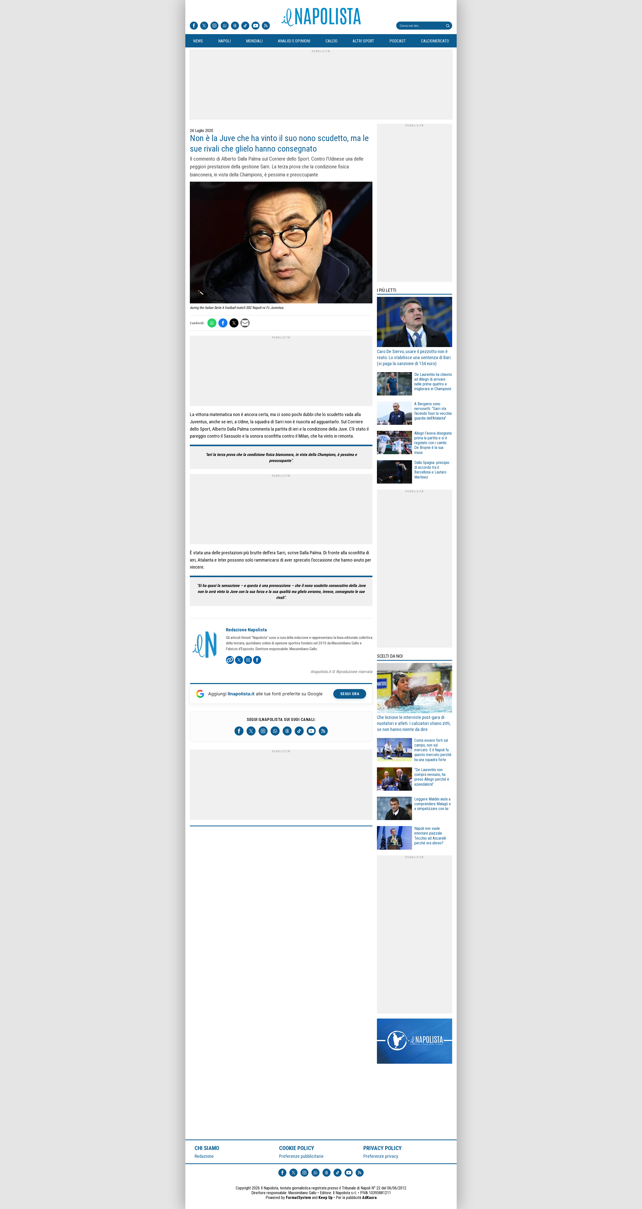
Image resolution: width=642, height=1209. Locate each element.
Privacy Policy (382, 1148)
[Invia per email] (245, 322)
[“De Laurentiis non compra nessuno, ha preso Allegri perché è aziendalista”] (394, 779)
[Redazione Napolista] (205, 645)
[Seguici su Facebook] (194, 26)
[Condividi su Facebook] (222, 322)
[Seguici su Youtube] (256, 26)
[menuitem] (197, 41)
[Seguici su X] (204, 26)
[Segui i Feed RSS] (266, 26)
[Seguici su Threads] (235, 26)
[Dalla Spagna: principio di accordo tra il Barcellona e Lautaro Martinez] (394, 472)
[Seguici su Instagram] (214, 26)
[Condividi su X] (233, 322)
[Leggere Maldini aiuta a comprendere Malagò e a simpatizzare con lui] (394, 809)
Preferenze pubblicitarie (301, 1156)
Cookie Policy (296, 1148)
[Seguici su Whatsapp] (225, 26)
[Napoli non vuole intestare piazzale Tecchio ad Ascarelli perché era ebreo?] (394, 838)
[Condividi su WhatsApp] (211, 322)
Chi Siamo (207, 1148)
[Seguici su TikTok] (245, 26)
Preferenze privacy (380, 1156)
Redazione (204, 1156)
